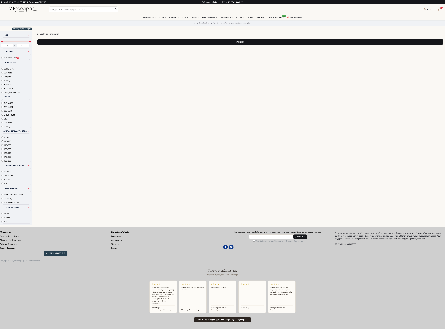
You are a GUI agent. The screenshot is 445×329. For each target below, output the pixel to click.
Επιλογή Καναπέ (10, 188)
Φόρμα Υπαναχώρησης (55, 253)
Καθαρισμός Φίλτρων (23, 29)
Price (5, 35)
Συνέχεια (240, 42)
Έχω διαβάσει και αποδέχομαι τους (279, 241)
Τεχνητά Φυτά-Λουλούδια (221, 23)
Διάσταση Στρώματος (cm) (15, 131)
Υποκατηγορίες (10, 63)
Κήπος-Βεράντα (204, 23)
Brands (6, 97)
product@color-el (12, 207)
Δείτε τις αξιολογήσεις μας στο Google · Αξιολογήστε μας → (222, 320)
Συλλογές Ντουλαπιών (13, 165)
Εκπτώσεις (8, 51)
